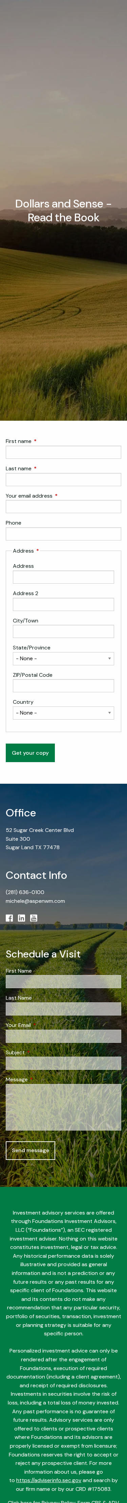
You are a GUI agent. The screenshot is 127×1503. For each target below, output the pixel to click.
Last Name (19, 997)
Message (43, 1079)
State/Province (31, 647)
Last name (44, 468)
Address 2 (25, 593)
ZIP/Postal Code (32, 674)
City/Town (25, 620)
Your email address (55, 495)
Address (23, 565)
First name (44, 441)
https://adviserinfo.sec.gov (48, 1480)
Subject (41, 1052)
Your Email (44, 1025)
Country (23, 701)
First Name (19, 970)
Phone (13, 522)
